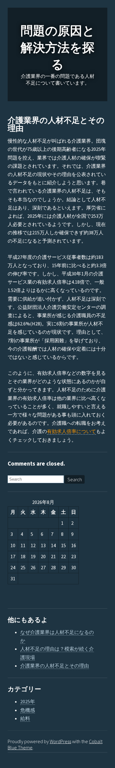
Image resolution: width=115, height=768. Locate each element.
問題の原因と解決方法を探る (58, 48)
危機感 (27, 710)
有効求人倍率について (71, 431)
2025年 (27, 701)
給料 (25, 718)
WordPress (60, 741)
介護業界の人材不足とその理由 (56, 124)
